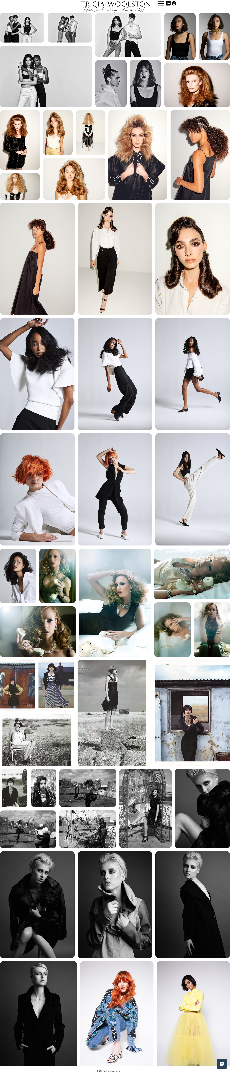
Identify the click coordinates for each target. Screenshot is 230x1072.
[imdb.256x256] (168, 3)
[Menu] (161, 3)
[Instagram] (174, 3)
